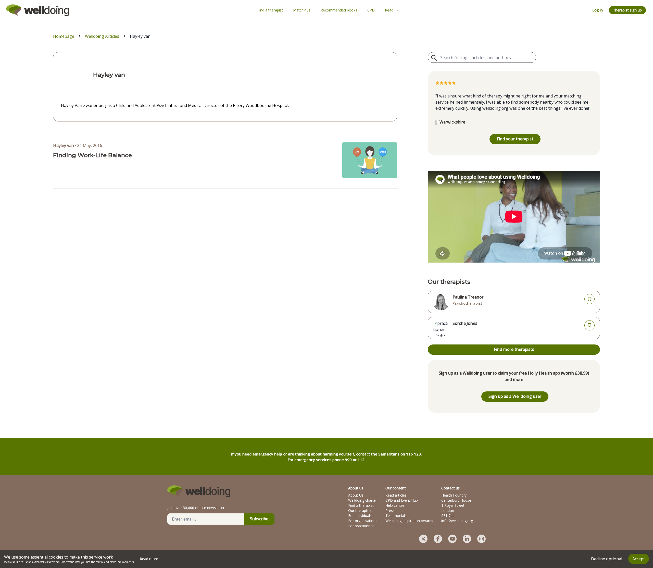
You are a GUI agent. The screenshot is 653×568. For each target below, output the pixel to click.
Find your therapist (515, 139)
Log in (597, 10)
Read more (149, 558)
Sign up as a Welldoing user (514, 396)
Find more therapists (514, 349)
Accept (638, 559)
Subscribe (259, 519)
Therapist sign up (627, 10)
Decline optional (606, 559)
